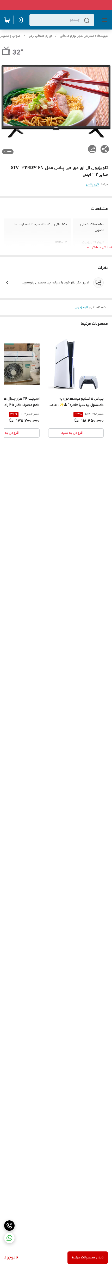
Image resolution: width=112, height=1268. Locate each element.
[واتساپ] (9, 1238)
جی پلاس (92, 184)
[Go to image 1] (9, 151)
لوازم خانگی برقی (40, 36)
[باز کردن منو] (103, 20)
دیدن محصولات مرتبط (88, 1257)
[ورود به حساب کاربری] (21, 19)
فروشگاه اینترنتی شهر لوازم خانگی (84, 36)
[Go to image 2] (4, 151)
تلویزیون (81, 307)
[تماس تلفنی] (9, 1225)
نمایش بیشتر (102, 247)
